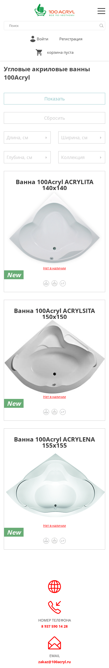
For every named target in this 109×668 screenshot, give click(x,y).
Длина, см (17, 137)
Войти (42, 38)
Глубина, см (19, 157)
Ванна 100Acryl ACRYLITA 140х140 (55, 184)
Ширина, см (74, 137)
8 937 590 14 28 (54, 626)
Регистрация (70, 38)
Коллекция (73, 157)
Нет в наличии (54, 268)
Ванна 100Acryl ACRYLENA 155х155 (54, 441)
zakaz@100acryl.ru (54, 661)
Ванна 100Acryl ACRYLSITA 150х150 (54, 312)
